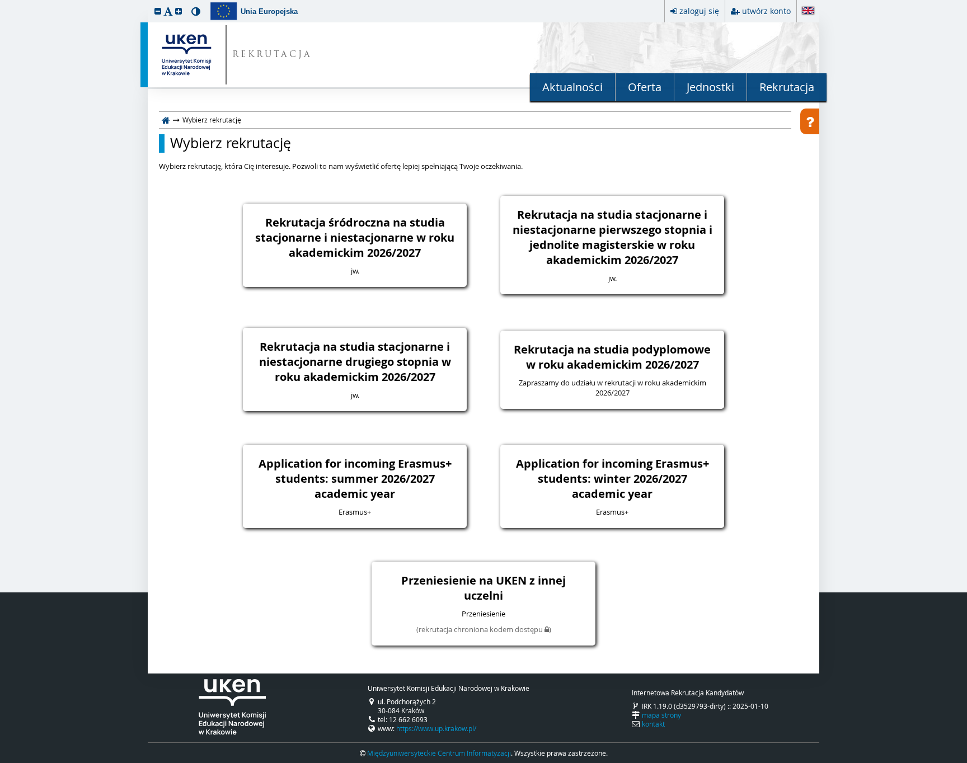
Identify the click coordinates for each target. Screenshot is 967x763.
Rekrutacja (786, 87)
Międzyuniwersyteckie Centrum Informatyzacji (439, 752)
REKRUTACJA (272, 55)
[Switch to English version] (808, 11)
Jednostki (710, 87)
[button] (157, 11)
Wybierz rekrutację (230, 143)
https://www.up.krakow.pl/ (436, 728)
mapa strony (661, 714)
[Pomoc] (809, 121)
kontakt (653, 723)
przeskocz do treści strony (3, 3)
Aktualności (572, 87)
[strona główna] (166, 119)
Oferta (644, 87)
